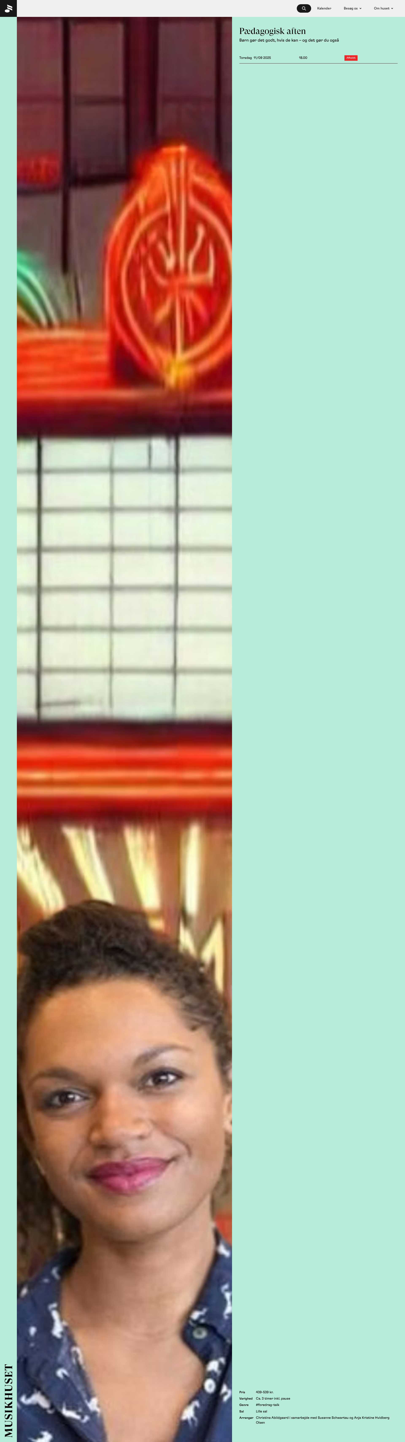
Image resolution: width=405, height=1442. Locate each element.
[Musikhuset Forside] (8, 8)
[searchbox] (304, 8)
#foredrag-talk (267, 1405)
